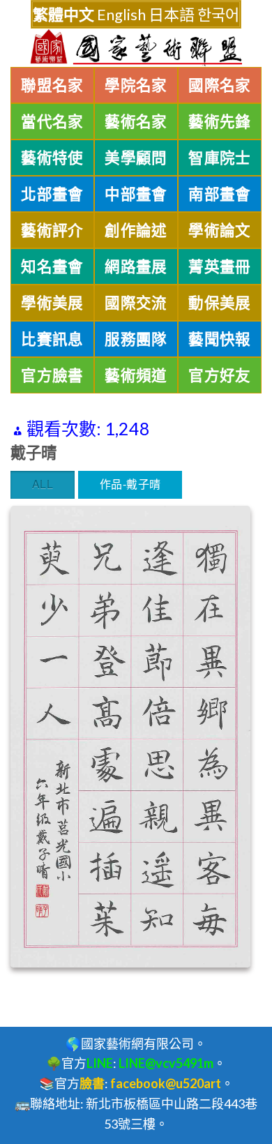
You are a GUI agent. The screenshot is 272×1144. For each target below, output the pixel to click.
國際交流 (136, 303)
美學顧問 (136, 158)
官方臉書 (52, 375)
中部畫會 (136, 194)
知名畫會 (52, 266)
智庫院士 (219, 158)
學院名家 (136, 85)
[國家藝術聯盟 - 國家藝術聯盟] (136, 48)
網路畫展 (136, 266)
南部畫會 (219, 194)
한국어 (218, 14)
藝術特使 (52, 158)
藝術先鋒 (219, 121)
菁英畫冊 (219, 266)
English (121, 14)
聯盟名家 (52, 85)
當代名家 (52, 121)
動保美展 (219, 303)
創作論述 (136, 230)
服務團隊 (136, 339)
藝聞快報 (219, 339)
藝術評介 (52, 230)
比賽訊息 (52, 339)
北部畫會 (52, 194)
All (42, 484)
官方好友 (219, 375)
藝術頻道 (136, 375)
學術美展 (52, 303)
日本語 (172, 14)
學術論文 (219, 230)
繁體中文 (63, 14)
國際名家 (219, 85)
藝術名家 (136, 121)
